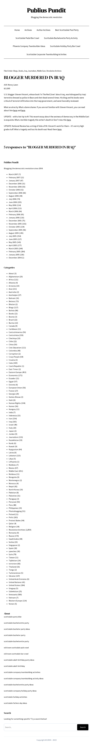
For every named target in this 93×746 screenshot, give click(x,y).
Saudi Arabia (14, 539)
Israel (11, 424)
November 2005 (15, 224)
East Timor (13, 369)
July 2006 (12, 199)
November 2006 (15, 187)
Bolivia (11, 310)
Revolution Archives (54, 71)
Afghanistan (14, 276)
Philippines (13, 508)
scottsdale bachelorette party (16, 623)
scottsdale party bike (12, 616)
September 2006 (15, 193)
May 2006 (12, 205)
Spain (11, 548)
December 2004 (15, 257)
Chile (11, 341)
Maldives (12, 465)
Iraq (25, 71)
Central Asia (14, 335)
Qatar (11, 523)
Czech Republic (15, 366)
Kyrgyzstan (13, 449)
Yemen (11, 604)
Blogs (15, 71)
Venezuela (13, 594)
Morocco (12, 483)
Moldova (12, 474)
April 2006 (13, 208)
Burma (11, 323)
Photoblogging (15, 511)
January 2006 (14, 217)
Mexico (11, 468)
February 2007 (14, 177)
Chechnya (13, 338)
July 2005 (12, 236)
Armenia (12, 286)
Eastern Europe (15, 372)
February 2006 (14, 214)
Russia (11, 536)
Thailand (12, 567)
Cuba (11, 363)
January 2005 (14, 254)
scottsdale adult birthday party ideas (19, 660)
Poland (12, 514)
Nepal (11, 486)
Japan (11, 431)
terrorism (13, 563)
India (11, 412)
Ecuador (12, 378)
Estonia (12, 384)
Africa (11, 279)
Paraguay (12, 499)
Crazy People (14, 357)
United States (14, 585)
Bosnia (11, 317)
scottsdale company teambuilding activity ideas (23, 678)
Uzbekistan (13, 591)
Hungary (12, 409)
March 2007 (13, 174)
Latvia (11, 452)
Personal (12, 502)
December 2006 (15, 183)
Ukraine (12, 576)
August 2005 (14, 233)
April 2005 (13, 245)
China (11, 344)
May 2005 (12, 242)
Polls (11, 517)
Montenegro (14, 480)
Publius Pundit (46, 10)
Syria (11, 554)
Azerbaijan (13, 295)
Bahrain (12, 298)
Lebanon (12, 455)
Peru (11, 505)
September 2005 (15, 230)
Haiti (11, 400)
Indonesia (13, 415)
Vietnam (12, 597)
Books (21, 71)
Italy (11, 428)
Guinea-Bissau (14, 397)
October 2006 (14, 190)
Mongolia (13, 477)
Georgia (12, 394)
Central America (15, 332)
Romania (12, 533)
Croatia (12, 360)
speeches (12, 551)
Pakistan (12, 492)
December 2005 (15, 220)
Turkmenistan (14, 573)
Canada (12, 326)
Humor (12, 406)
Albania (12, 283)
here (15, 110)
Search (83, 727)
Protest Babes (15, 520)
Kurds (11, 443)
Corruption (13, 354)
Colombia (13, 350)
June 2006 (13, 202)
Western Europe (15, 600)
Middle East (41, 71)
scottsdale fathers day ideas (15, 703)
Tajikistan (13, 560)
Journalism (32, 71)
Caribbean (13, 329)
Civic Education (15, 347)
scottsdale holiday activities (15, 697)
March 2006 (13, 211)
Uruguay (12, 588)
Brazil (11, 320)
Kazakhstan (14, 440)
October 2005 (14, 227)
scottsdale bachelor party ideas (17, 629)
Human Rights (15, 403)
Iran (10, 418)
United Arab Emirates (18, 579)
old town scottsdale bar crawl (16, 654)
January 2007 (14, 180)
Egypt (11, 381)
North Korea (14, 489)
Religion (12, 526)
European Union (15, 387)
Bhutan (12, 304)
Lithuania (13, 462)
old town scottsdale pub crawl (16, 647)
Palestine (13, 496)
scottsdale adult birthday (14, 666)
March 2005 (13, 248)
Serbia (11, 542)
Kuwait (12, 446)
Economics (13, 375)
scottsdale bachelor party (14, 635)
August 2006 (14, 196)
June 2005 (13, 239)
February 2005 (14, 251)
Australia (12, 292)
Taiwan (12, 557)
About (11, 273)
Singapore (13, 545)
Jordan (12, 434)
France (11, 391)
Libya (11, 458)
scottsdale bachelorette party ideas (19, 684)
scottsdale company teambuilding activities (22, 672)
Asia (10, 289)
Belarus (12, 301)
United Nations (15, 582)
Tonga (11, 570)
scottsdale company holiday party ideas (20, 691)
